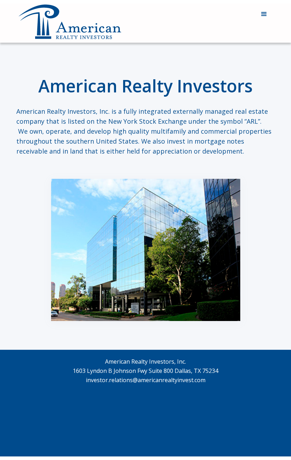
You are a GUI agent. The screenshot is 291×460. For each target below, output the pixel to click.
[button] (264, 14)
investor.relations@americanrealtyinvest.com (145, 380)
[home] (69, 23)
